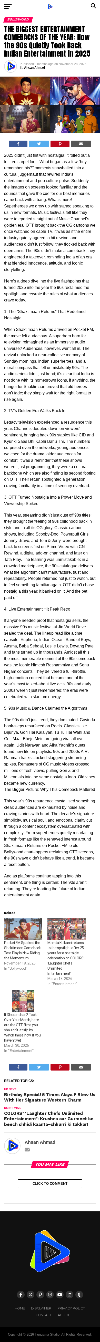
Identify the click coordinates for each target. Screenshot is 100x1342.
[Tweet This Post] (39, 144)
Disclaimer (41, 1308)
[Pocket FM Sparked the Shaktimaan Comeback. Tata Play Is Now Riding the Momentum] (23, 929)
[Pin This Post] (60, 144)
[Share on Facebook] (18, 144)
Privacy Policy (71, 1308)
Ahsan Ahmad (34, 67)
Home (20, 1308)
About (63, 1315)
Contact (44, 1315)
